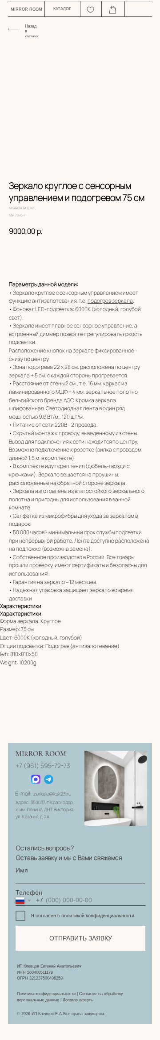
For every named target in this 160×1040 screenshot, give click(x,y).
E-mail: (23, 793)
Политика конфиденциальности (46, 994)
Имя (22, 870)
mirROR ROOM (26, 9)
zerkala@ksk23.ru (52, 793)
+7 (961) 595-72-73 (43, 766)
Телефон (29, 892)
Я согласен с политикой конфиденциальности (82, 915)
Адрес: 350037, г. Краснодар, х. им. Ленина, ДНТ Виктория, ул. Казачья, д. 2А (45, 809)
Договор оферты (78, 1000)
